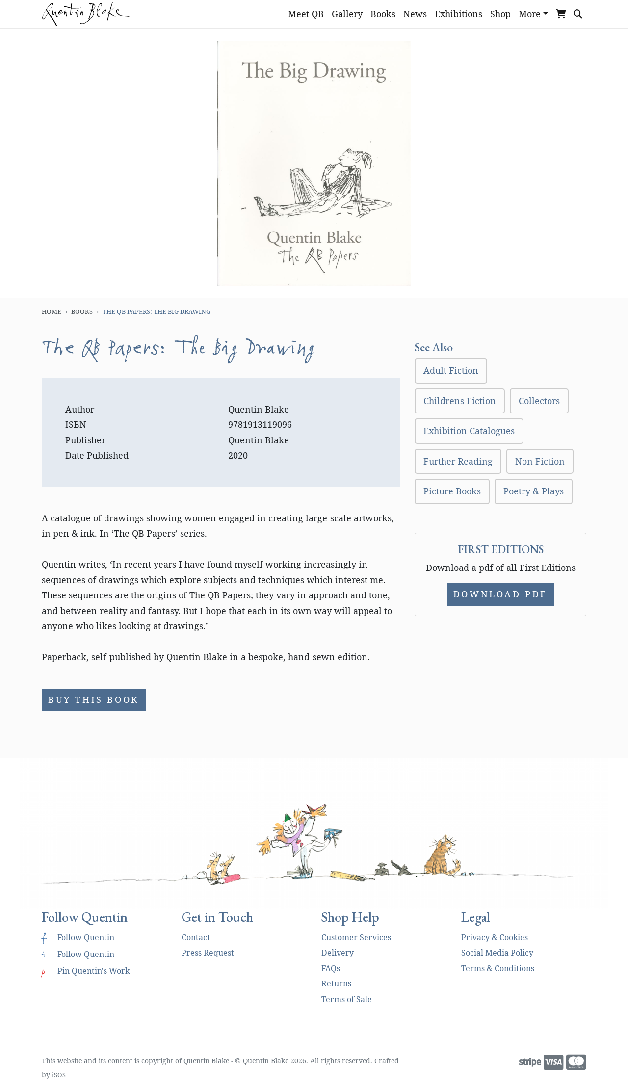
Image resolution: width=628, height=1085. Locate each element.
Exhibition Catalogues (469, 431)
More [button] (530, 14)
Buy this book (93, 699)
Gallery (347, 14)
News (415, 14)
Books (382, 14)
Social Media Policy (497, 952)
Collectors (539, 401)
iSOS (59, 1074)
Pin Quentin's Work (86, 970)
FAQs (330, 968)
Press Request (208, 952)
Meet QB (306, 14)
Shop (500, 14)
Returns (336, 983)
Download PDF (500, 594)
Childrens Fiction (459, 401)
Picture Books (452, 491)
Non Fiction (540, 461)
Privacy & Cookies (494, 937)
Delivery (337, 952)
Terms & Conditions (497, 968)
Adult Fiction (450, 370)
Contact (196, 937)
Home (51, 311)
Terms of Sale (346, 999)
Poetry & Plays (533, 491)
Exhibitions (458, 14)
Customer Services (356, 937)
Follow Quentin (78, 937)
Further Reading (458, 461)
